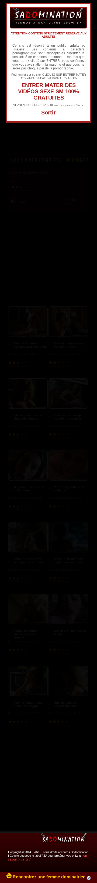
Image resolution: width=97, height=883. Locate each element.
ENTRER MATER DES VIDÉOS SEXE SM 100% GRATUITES (48, 91)
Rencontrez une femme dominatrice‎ (49, 877)
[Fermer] (88, 878)
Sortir (48, 113)
